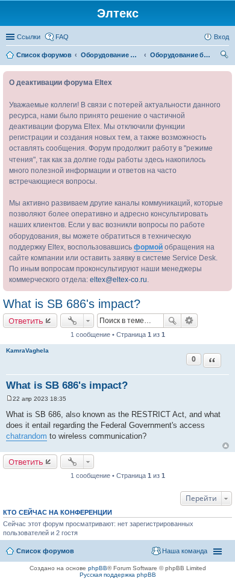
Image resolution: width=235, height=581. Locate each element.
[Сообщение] (9, 398)
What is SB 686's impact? (71, 303)
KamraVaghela (27, 350)
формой (148, 247)
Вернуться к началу (225, 445)
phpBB (97, 568)
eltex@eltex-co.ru (118, 279)
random (34, 436)
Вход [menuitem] (221, 36)
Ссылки (28, 36)
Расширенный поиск (189, 320)
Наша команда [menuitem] (184, 550)
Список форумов (45, 550)
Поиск (172, 320)
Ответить (25, 320)
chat (13, 436)
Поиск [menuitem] (225, 56)
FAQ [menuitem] (62, 36)
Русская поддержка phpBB (118, 574)
